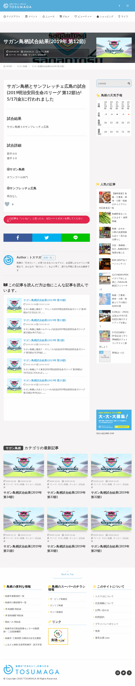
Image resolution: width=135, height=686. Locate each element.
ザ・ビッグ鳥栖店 (58, 599)
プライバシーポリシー (106, 623)
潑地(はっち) (118, 352)
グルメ (66, 16)
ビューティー (85, 16)
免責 (97, 630)
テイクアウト (13, 16)
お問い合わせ (102, 610)
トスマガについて (104, 596)
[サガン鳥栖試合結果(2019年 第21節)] (14, 385)
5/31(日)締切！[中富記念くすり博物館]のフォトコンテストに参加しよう (113, 339)
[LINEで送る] (75, 238)
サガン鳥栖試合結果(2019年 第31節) (22, 548)
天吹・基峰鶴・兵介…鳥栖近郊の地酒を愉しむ (120, 249)
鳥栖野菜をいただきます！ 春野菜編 (119, 217)
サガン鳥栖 (44, 52)
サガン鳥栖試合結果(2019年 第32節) (110, 495)
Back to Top (67, 574)
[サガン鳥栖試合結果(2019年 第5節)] (14, 345)
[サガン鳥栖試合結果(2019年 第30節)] (14, 305)
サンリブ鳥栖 (56, 605)
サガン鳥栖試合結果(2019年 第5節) (44, 340)
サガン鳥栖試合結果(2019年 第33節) (66, 495)
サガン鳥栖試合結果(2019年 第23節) (44, 320)
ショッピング (106, 16)
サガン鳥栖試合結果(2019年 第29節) (110, 548)
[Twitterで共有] (46, 238)
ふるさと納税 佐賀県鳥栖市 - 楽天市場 (23, 644)
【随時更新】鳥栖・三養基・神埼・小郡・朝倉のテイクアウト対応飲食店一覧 (113, 200)
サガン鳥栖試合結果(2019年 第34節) (22, 495)
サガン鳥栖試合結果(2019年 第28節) (44, 360)
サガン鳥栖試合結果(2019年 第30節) (44, 300)
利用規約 (99, 617)
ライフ (124, 16)
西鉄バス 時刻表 (13, 621)
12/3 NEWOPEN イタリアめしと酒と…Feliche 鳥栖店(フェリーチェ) (113, 281)
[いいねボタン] (7, 204)
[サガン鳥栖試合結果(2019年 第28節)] (14, 365)
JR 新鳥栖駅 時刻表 (14, 615)
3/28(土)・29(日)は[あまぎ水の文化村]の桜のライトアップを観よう (113, 319)
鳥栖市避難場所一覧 (14, 596)
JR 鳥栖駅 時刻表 (13, 609)
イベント (33, 16)
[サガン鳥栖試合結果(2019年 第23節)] (14, 325)
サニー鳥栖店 (56, 612)
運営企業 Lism (102, 637)
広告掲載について (104, 603)
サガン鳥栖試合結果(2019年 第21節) (44, 380)
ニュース (50, 16)
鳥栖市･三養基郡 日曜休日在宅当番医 (23, 638)
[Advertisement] (47, 409)
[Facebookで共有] (17, 238)
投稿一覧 (47, 257)
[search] (128, 83)
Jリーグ (12, 55)
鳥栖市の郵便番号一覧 (16, 602)
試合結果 (42, 55)
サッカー (32, 55)
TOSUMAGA (29, 678)
